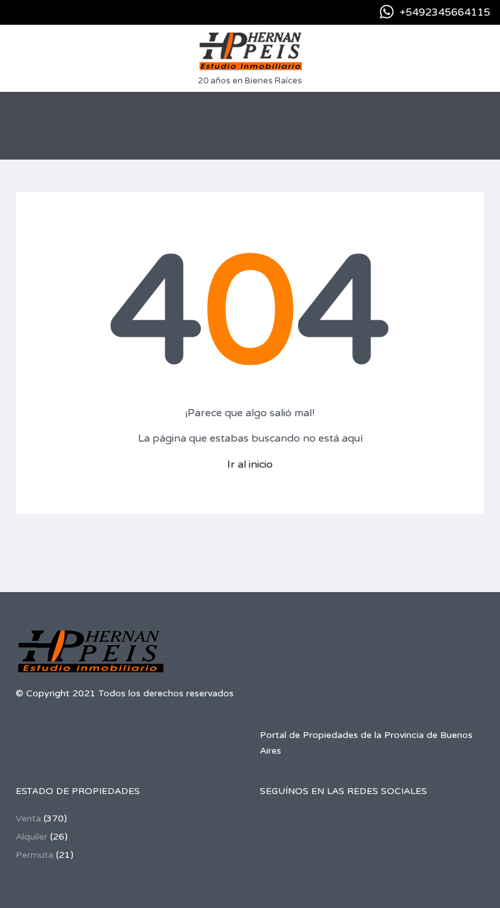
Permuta (34, 854)
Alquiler (32, 836)
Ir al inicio (250, 464)
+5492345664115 (445, 12)
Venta (28, 818)
